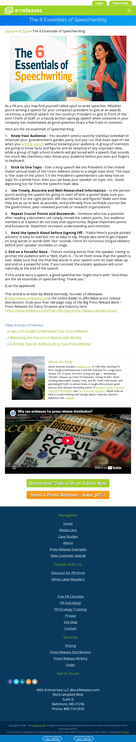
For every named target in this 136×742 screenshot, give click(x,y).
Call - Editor (52, 738)
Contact (71, 628)
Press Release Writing (70, 658)
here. (126, 732)
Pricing (70, 645)
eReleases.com (83, 366)
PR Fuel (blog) (70, 603)
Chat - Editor (84, 738)
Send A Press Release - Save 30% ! (68, 495)
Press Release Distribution (70, 652)
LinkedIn (69, 398)
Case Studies (68, 536)
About (68, 543)
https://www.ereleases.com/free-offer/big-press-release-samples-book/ (61, 310)
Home (9, 31)
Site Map (70, 622)
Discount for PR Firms (68, 573)
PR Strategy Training (70, 609)
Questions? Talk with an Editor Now (68, 483)
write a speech (32, 144)
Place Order (120, 3)
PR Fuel (23, 31)
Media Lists (68, 530)
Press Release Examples (68, 549)
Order (70, 665)
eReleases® (39, 725)
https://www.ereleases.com (27, 298)
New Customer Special (68, 555)
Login (99, 3)
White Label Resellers (68, 579)
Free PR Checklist (70, 596)
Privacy (70, 615)
